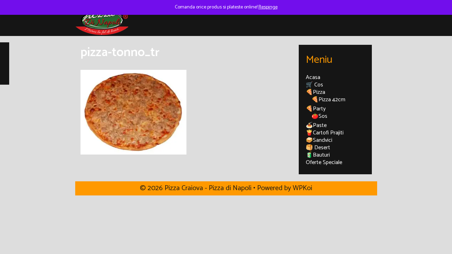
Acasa (313, 77)
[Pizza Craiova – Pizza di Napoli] (101, 20)
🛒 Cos (314, 85)
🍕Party (316, 109)
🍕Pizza (315, 92)
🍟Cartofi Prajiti (325, 133)
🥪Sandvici (319, 140)
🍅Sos (319, 116)
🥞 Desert (318, 147)
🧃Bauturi (318, 155)
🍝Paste (316, 125)
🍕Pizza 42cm (328, 99)
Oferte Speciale (324, 162)
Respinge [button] (268, 7)
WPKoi (302, 188)
